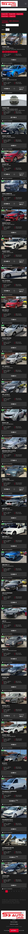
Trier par (3, 25)
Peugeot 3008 (5, 14)
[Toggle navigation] (25, 3)
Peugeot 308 (12, 16)
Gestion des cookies (14, 924)
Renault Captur (5, 16)
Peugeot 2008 (12, 14)
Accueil (14, 919)
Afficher (3, 29)
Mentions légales (14, 921)
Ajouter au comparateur (7, 63)
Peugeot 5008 (20, 14)
